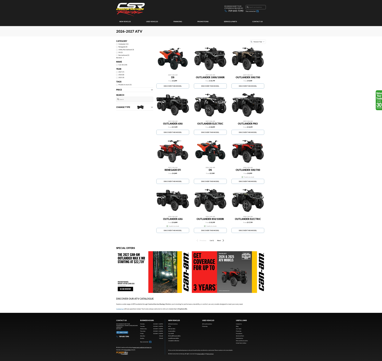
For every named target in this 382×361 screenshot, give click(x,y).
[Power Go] (134, 353)
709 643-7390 (235, 10)
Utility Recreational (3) (126, 49)
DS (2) (120, 52)
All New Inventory (173, 324)
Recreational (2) (123, 55)
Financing (177, 21)
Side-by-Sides (171, 328)
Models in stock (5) (125, 84)
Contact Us (257, 21)
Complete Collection (173, 340)
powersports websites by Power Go (142, 347)
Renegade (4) (122, 47)
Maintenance (239, 338)
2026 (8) (121, 75)
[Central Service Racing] (130, 9)
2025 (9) (121, 77)
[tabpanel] (151, 331)
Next (219, 240)
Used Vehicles (152, 21)
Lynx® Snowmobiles (173, 338)
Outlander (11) (123, 44)
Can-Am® (171, 333)
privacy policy (200, 354)
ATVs (169, 326)
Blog (237, 326)
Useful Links (241, 320)
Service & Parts (230, 21)
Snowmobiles (171, 331)
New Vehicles (125, 21)
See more (119, 57)
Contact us (120, 309)
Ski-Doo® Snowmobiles (174, 336)
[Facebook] (257, 11)
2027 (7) (121, 72)
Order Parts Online (241, 343)
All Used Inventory (207, 324)
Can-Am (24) (122, 65)
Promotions (203, 21)
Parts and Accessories (242, 340)
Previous (203, 240)
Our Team (238, 328)
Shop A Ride (127, 350)
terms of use (210, 354)
